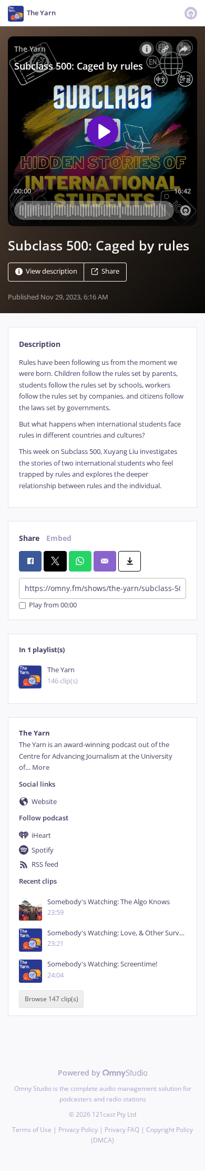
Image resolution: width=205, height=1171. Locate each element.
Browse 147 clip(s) (51, 999)
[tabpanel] (102, 424)
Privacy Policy (78, 1129)
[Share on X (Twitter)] (55, 561)
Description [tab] (39, 344)
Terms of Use (32, 1129)
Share (110, 271)
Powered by (80, 1073)
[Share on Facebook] (30, 561)
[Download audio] (129, 561)
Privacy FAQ (122, 1129)
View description (51, 271)
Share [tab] (29, 538)
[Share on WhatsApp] (80, 561)
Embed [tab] (58, 538)
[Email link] (105, 561)
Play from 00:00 (53, 605)
